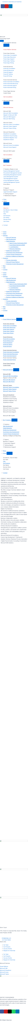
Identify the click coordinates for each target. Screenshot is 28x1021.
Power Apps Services (9, 53)
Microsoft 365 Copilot (9, 151)
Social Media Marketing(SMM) (17, 245)
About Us (5, 208)
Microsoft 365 (7, 111)
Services (5, 235)
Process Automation (11, 260)
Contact (5, 269)
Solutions (5, 258)
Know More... (6, 184)
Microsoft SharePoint (9, 132)
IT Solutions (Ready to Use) (10, 169)
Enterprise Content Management (15, 264)
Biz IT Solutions (7, 165)
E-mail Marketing (13, 247)
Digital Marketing (10, 241)
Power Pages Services (9, 91)
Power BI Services (8, 66)
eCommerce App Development (14, 252)
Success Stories (7, 948)
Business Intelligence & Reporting (15, 256)
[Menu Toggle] (2, 41)
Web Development (11, 239)
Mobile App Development (13, 250)
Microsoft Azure (7, 143)
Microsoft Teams (7, 122)
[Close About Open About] (6, 203)
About (4, 233)
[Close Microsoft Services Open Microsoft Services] (6, 103)
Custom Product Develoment (13, 254)
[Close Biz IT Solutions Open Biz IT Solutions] (6, 161)
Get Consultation (7, 97)
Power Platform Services (9, 49)
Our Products (6, 947)
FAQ (4, 267)
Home (4, 231)
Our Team (5, 945)
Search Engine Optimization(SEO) (18, 243)
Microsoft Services (8, 107)
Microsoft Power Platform (13, 262)
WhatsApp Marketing (15, 248)
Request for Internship (9, 950)
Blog (4, 266)
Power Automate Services (10, 80)
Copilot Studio (7, 93)
